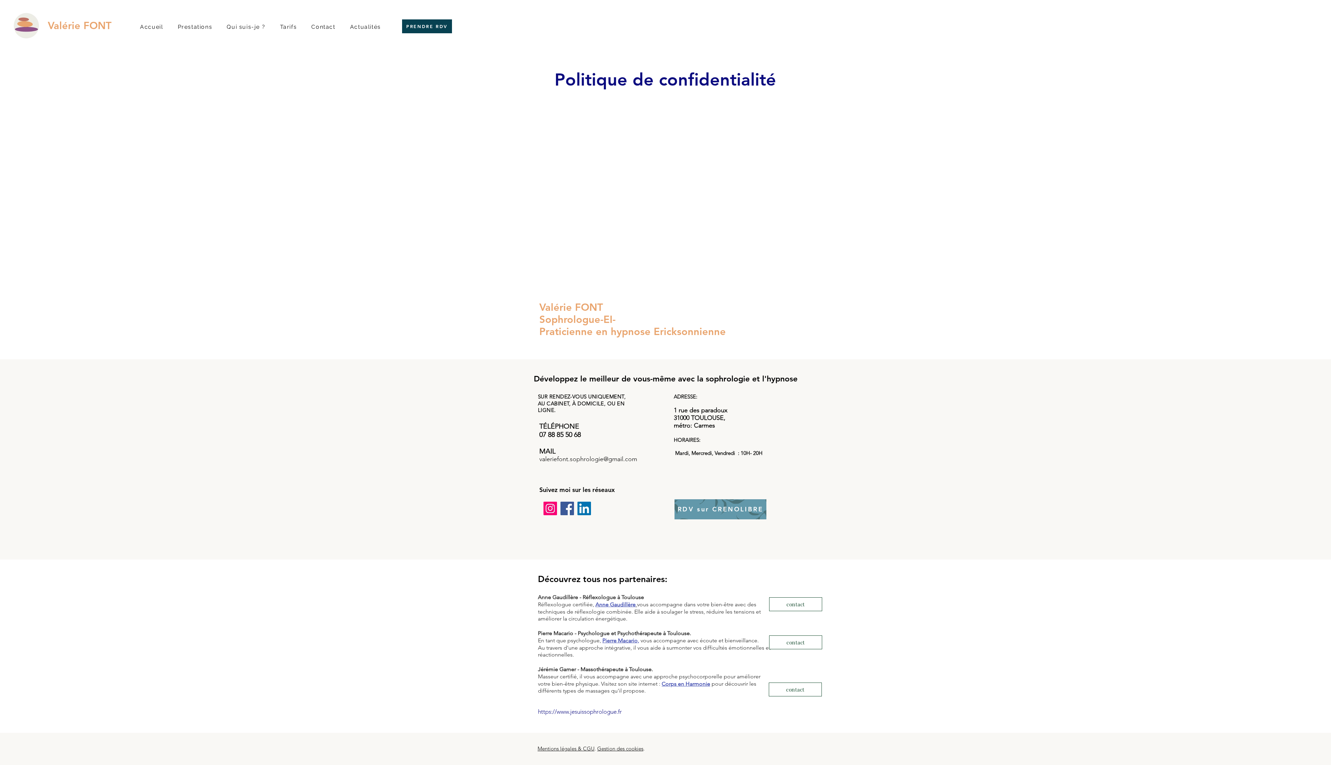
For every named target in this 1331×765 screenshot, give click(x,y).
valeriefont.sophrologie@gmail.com (588, 459)
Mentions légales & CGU (566, 748)
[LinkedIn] (584, 508)
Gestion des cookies (620, 748)
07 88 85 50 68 (560, 434)
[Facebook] (567, 508)
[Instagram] (550, 508)
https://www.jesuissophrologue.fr (580, 711)
